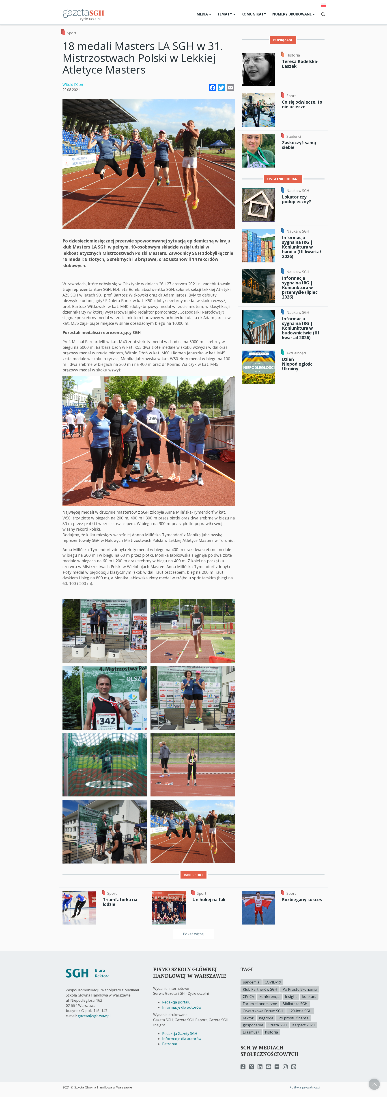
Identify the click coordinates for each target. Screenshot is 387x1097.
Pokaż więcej (193, 933)
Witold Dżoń (72, 84)
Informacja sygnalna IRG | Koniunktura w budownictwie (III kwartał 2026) (300, 328)
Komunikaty (253, 14)
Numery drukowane (292, 14)
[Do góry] (374, 1084)
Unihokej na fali (208, 899)
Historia (293, 55)
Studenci (293, 136)
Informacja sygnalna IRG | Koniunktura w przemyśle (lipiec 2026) (300, 287)
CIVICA (248, 996)
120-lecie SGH (300, 1010)
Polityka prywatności (305, 1087)
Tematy (225, 14)
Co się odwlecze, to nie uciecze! (302, 104)
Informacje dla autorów (181, 1007)
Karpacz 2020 (303, 1025)
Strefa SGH (278, 1025)
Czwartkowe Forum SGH (263, 1010)
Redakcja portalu (176, 1002)
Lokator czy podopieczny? (296, 199)
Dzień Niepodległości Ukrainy (298, 364)
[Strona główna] (83, 13)
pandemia (251, 982)
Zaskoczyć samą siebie (299, 145)
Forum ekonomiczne (260, 1003)
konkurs (309, 996)
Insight (291, 996)
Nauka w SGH (297, 190)
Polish (323, 5)
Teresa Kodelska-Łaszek (300, 63)
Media (203, 14)
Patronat (169, 1043)
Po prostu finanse (294, 1018)
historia (271, 1032)
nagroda (266, 1018)
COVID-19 (273, 982)
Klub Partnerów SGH (260, 989)
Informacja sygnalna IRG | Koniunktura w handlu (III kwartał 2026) (301, 247)
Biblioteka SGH (294, 1003)
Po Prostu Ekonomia (300, 989)
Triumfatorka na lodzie (120, 901)
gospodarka (253, 1025)
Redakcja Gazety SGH (179, 1033)
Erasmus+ (251, 1032)
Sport (71, 33)
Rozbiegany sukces (302, 899)
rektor (248, 1018)
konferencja (269, 996)
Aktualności (296, 353)
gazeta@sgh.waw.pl (94, 1015)
